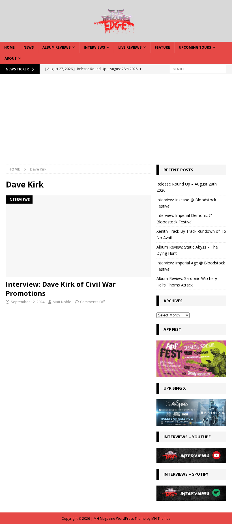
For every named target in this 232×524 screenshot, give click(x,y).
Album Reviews (56, 47)
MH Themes (160, 518)
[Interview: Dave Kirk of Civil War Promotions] (78, 236)
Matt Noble (62, 301)
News (28, 47)
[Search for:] (198, 68)
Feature (162, 47)
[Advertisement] (116, 122)
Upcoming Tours (195, 47)
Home (9, 47)
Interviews (94, 47)
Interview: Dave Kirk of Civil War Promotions (61, 288)
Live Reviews (129, 47)
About (11, 58)
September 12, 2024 (27, 301)
